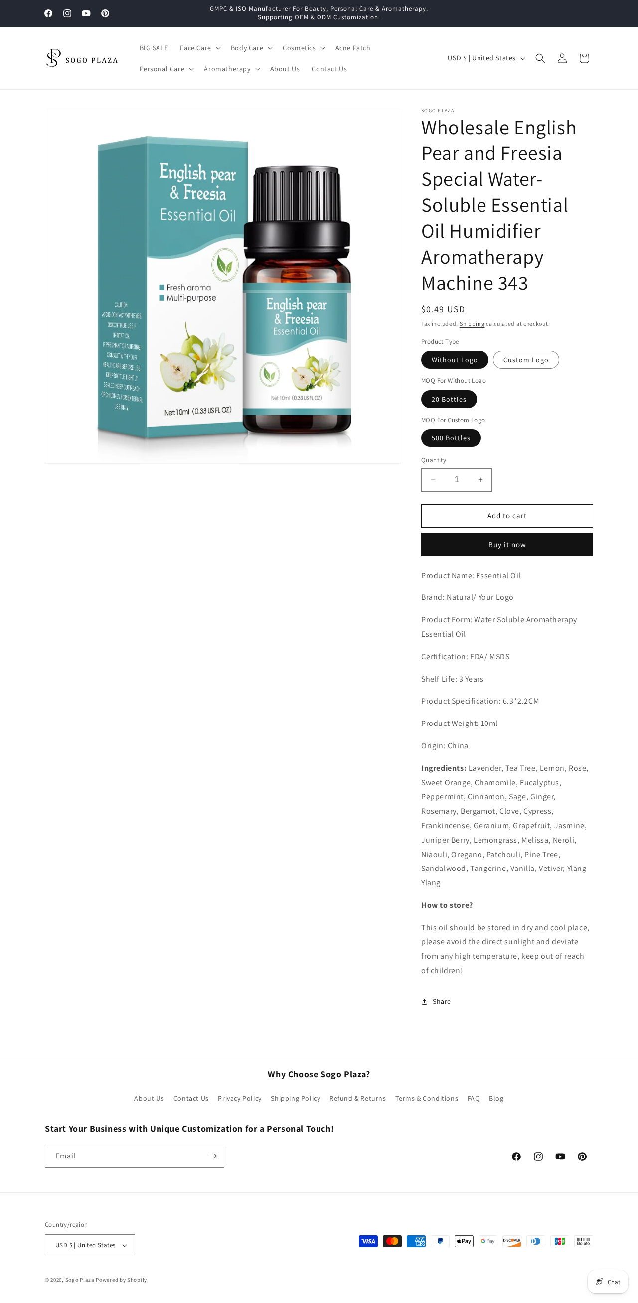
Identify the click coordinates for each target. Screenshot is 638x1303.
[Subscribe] (213, 1155)
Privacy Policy (239, 1098)
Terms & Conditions (426, 1098)
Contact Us (191, 1098)
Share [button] (442, 1001)
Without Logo (455, 359)
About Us (149, 1098)
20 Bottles (449, 399)
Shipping (472, 323)
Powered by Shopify (121, 1280)
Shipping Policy (295, 1098)
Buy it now (507, 544)
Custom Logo (526, 359)
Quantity (433, 460)
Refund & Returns (357, 1098)
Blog (496, 1098)
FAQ (474, 1098)
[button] (199, 47)
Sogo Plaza (80, 1280)
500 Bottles (451, 438)
